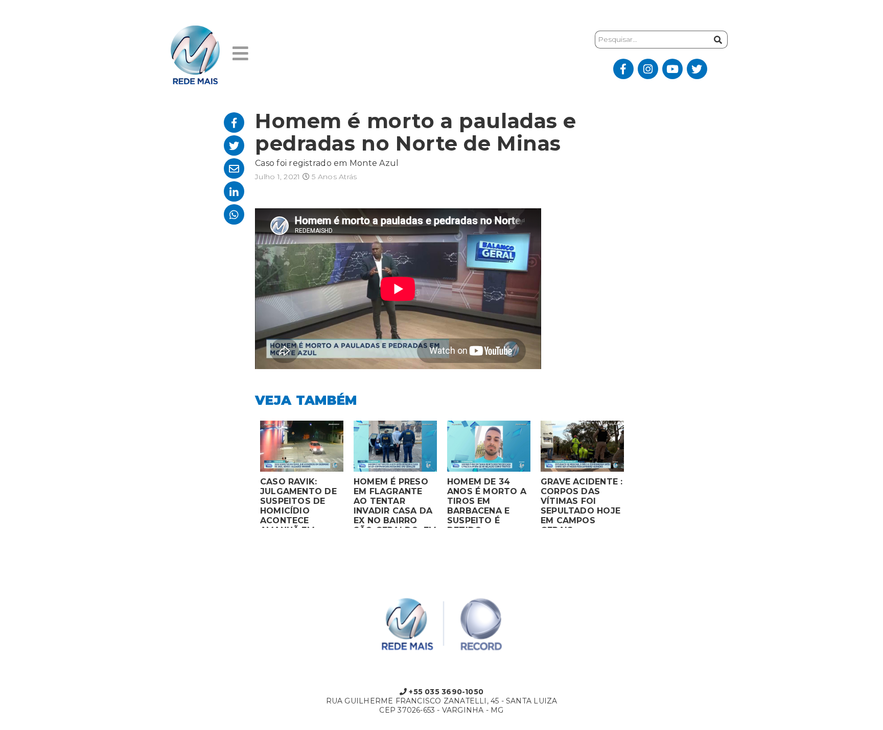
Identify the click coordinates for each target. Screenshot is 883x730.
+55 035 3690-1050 (445, 691)
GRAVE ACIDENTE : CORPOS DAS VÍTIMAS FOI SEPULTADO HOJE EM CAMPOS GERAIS (581, 502)
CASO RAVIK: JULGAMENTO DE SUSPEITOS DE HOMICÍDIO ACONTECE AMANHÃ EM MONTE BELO (298, 502)
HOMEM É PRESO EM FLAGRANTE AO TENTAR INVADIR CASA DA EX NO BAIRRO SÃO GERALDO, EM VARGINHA (395, 502)
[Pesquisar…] (717, 39)
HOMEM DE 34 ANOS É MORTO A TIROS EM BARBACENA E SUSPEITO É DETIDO (486, 502)
